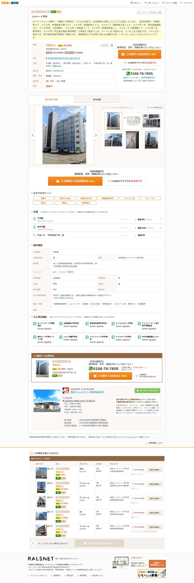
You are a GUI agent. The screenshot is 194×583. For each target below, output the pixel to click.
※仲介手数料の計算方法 (63, 298)
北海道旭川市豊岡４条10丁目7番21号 (79, 401)
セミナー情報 (171, 3)
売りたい (137, 3)
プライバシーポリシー (38, 575)
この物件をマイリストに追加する (139, 63)
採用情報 (83, 575)
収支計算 (104, 45)
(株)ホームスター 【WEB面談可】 (139, 77)
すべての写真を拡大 (155, 108)
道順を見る (57, 66)
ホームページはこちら (147, 390)
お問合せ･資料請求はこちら (157, 564)
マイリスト (188, 3)
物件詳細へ (155, 469)
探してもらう (153, 3)
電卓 (112, 45)
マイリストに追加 (139, 469)
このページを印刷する (149, 12)
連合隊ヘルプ (98, 575)
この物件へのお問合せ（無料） (139, 54)
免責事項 (56, 575)
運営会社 (69, 575)
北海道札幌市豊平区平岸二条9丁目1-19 (64, 58)
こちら (131, 437)
